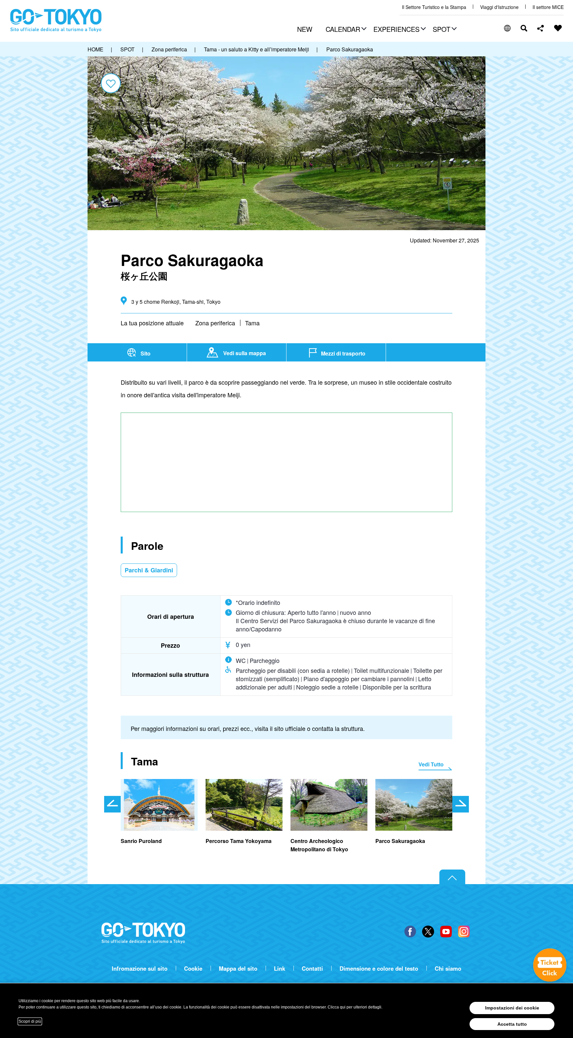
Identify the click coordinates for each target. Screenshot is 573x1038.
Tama (252, 322)
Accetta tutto (512, 1024)
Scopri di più (30, 1021)
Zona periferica (215, 322)
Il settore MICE (548, 7)
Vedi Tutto (431, 764)
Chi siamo (448, 968)
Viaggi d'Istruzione (499, 7)
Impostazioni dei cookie (512, 1007)
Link (279, 968)
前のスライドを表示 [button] (112, 804)
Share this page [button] (540, 28)
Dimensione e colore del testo (379, 968)
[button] (345, 30)
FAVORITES (558, 28)
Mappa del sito (238, 968)
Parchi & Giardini (149, 570)
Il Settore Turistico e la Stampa (434, 7)
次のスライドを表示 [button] (460, 804)
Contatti (312, 968)
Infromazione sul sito (139, 968)
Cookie (193, 968)
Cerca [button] (524, 28)
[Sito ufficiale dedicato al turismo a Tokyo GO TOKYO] (56, 20)
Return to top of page (452, 877)
